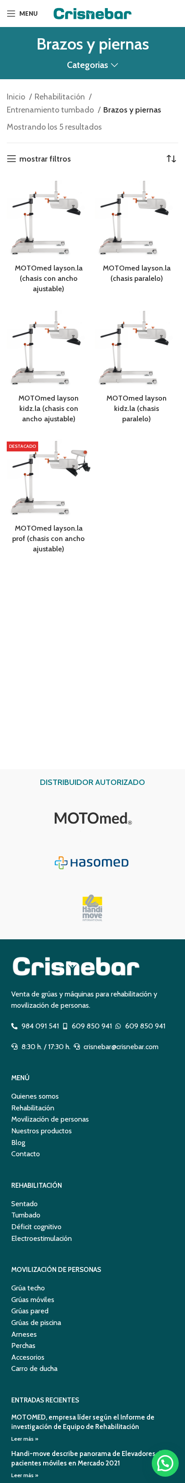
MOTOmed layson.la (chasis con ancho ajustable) (49, 278)
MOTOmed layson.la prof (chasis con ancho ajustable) (48, 538)
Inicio (17, 97)
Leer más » (24, 1438)
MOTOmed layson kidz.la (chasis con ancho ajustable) (48, 408)
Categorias (87, 65)
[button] (165, 1463)
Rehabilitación (61, 97)
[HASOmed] (92, 862)
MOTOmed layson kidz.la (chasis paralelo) (136, 408)
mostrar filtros (45, 159)
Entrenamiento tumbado (51, 110)
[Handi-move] (92, 907)
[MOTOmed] (92, 817)
